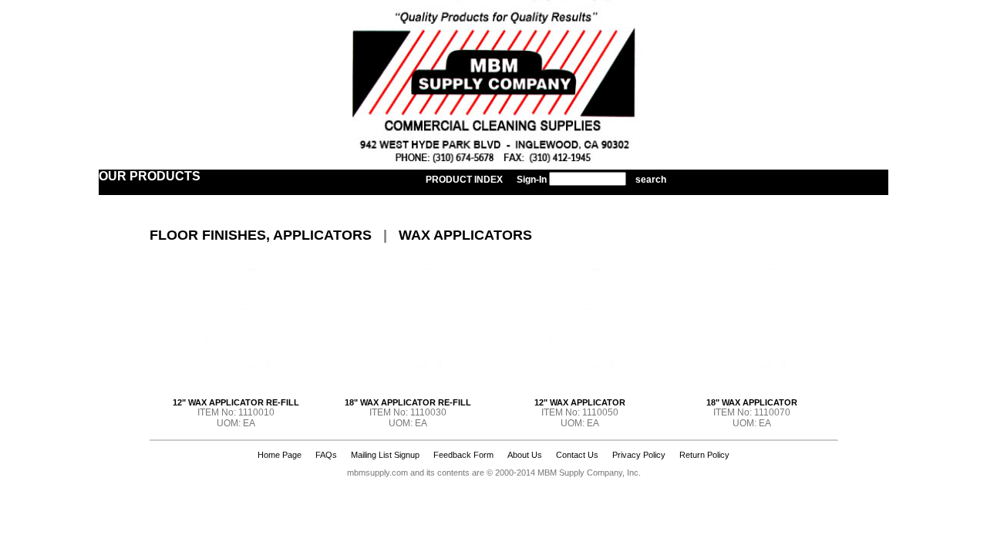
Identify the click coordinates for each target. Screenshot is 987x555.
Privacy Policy (638, 454)
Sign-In (532, 179)
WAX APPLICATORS (465, 235)
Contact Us (577, 454)
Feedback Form (463, 454)
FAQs (326, 454)
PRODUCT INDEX (464, 179)
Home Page (279, 454)
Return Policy (704, 454)
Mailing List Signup (385, 454)
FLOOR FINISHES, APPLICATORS (261, 235)
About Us (524, 454)
